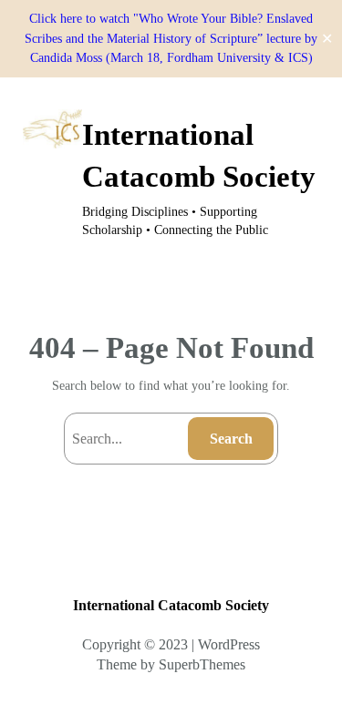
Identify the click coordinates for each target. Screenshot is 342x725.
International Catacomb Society (171, 605)
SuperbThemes (202, 664)
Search (231, 438)
